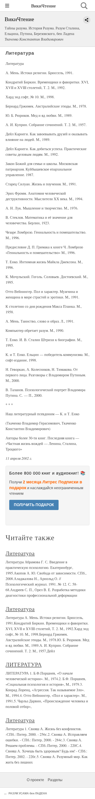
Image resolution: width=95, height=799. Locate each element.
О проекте (35, 780)
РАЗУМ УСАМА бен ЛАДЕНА (28, 793)
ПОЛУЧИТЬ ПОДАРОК (34, 505)
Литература (20, 553)
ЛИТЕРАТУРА (24, 664)
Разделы (55, 780)
